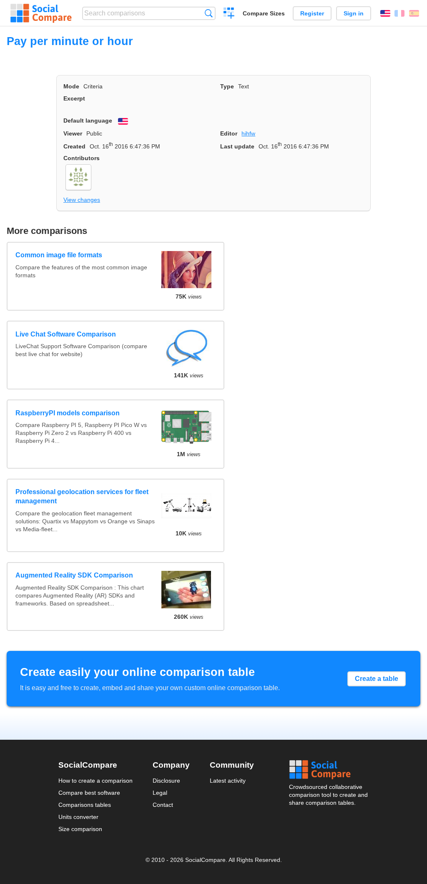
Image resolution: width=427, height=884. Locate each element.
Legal (160, 792)
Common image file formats (58, 255)
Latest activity (228, 780)
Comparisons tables (84, 804)
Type (227, 86)
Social (329, 770)
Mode (71, 86)
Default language (87, 120)
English (385, 13)
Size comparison (80, 829)
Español (414, 13)
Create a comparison (229, 14)
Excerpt (74, 98)
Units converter (78, 817)
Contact (163, 804)
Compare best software (89, 792)
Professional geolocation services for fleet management (81, 496)
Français (399, 13)
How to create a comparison (95, 780)
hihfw (248, 133)
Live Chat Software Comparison (65, 334)
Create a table (376, 678)
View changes (81, 199)
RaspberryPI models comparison (67, 413)
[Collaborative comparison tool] (41, 13)
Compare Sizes (264, 13)
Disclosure (166, 780)
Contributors (81, 158)
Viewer (72, 133)
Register (312, 13)
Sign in (354, 13)
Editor (228, 133)
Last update (237, 146)
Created (74, 146)
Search (209, 13)
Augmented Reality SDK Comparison (74, 575)
